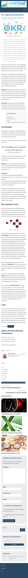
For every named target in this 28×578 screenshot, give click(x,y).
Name (4, 487)
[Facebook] (23, 353)
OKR (24, 382)
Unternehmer (20, 17)
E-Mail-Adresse (7, 493)
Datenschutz (3, 568)
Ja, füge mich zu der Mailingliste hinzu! (13, 505)
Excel (3, 382)
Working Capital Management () (10, 453)
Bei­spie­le (10, 117)
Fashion (12, 382)
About (3, 350)
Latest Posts (8, 350)
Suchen (4, 527)
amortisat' (16, 356)
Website (5, 499)
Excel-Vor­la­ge (4, 326)
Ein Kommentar (11, 19)
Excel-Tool (7, 382)
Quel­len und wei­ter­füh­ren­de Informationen (16, 122)
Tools (8, 120)
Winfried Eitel (11, 353)
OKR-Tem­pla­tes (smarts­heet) (8, 341)
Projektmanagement (12, 17)
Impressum (3, 565)
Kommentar (6, 467)
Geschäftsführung (18, 382)
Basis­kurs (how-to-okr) (7, 337)
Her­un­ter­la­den (10, 326)
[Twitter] (25, 353)
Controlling (4, 17)
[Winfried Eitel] (4, 358)
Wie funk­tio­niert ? (12, 118)
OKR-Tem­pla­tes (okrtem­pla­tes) (8, 339)
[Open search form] (17, 9)
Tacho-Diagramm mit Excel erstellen (11, 414)
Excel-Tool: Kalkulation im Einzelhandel (11, 433)
